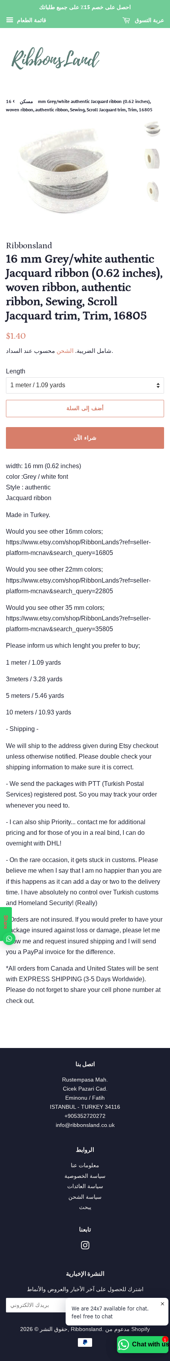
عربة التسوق (148, 20)
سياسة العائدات (85, 1186)
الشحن (64, 350)
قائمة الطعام (30, 20)
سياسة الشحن (85, 1197)
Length (15, 371)
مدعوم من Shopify (127, 1329)
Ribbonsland (86, 1329)
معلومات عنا (85, 1165)
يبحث (85, 1207)
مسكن (26, 101)
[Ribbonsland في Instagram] (85, 1247)
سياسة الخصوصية (85, 1176)
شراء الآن (85, 437)
